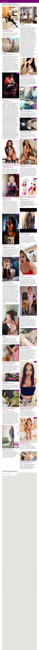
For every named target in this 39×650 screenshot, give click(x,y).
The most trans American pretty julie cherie (10, 99)
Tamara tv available (24, 233)
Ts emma (22, 24)
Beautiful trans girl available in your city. (10, 245)
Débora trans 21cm (24, 165)
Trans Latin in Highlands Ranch (27, 461)
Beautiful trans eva (24, 443)
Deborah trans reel (7, 281)
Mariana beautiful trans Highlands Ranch (11, 336)
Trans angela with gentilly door (27, 131)
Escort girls (4, 3)
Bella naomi (5, 382)
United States (9, 3)
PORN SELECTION (5, 1)
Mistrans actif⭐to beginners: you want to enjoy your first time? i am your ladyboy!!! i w (11, 165)
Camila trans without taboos (9, 362)
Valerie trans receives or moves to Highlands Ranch (11, 198)
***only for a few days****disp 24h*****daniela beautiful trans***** (10, 409)
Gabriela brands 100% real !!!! (27, 75)
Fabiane (4, 53)
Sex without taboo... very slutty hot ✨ (27, 276)
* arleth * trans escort (25, 347)
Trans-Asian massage (8, 30)
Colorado (14, 3)
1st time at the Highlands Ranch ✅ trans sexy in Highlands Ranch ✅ (28, 197)
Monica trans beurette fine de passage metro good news (27, 408)
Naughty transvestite (8, 448)
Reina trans (22, 316)
